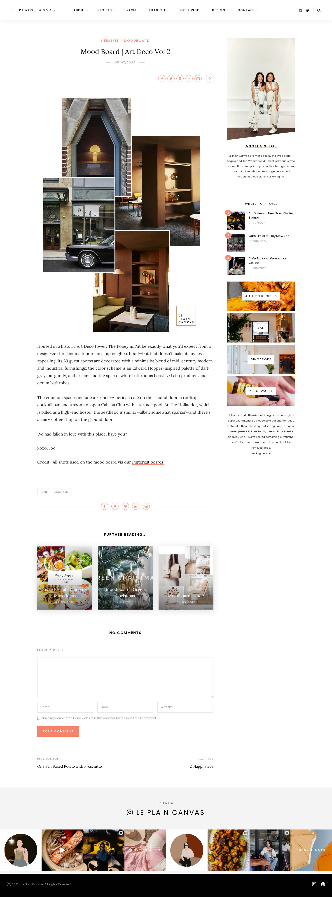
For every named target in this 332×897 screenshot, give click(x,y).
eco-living (189, 10)
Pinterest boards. (148, 462)
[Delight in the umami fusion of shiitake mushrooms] (62, 850)
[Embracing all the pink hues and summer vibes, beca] (145, 850)
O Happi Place (201, 766)
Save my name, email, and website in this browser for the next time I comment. (99, 718)
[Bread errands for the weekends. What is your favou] (21, 850)
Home (44, 491)
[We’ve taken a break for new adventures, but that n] (270, 850)
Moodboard (137, 40)
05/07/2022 (125, 62)
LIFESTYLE (157, 10)
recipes (105, 10)
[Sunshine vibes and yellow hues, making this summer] (311, 850)
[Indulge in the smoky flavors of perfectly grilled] (228, 850)
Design (218, 10)
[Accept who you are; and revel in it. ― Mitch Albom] (187, 850)
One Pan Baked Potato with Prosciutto (69, 766)
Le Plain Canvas (170, 812)
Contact (246, 10)
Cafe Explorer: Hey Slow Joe (269, 236)
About (79, 10)
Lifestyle (61, 491)
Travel (130, 10)
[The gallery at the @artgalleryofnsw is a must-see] (104, 850)
